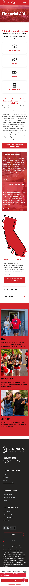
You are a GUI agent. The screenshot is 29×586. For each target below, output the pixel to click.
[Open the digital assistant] (23, 580)
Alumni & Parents (7, 514)
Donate (13, 540)
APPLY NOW (5, 419)
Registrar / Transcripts (9, 497)
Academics (6, 480)
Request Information (8, 483)
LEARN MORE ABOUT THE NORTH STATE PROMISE (14, 279)
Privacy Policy (18, 584)
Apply (4, 474)
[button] (27, 568)
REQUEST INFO (7, 379)
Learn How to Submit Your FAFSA (11, 178)
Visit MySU (6, 209)
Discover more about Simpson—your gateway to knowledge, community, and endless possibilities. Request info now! (14, 384)
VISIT (3, 338)
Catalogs (5, 500)
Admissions (6, 477)
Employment (6, 511)
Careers (13, 534)
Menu (25, 2)
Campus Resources (8, 517)
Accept (14, 580)
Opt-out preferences (11, 584)
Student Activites (7, 494)
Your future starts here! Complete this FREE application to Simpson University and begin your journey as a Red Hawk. (14, 424)
